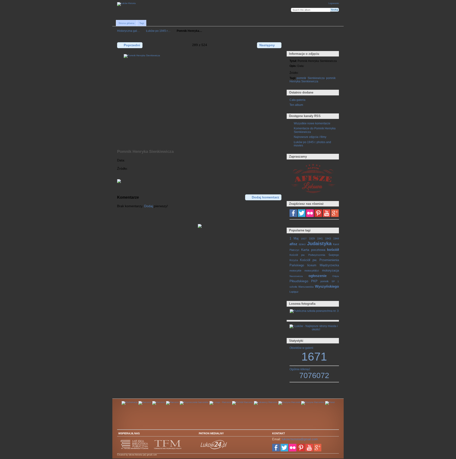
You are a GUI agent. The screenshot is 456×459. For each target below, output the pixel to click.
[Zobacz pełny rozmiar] (199, 99)
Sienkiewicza (316, 78)
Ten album (296, 104)
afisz (293, 244)
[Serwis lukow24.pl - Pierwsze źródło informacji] (214, 448)
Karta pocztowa (313, 250)
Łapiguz (294, 291)
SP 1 (335, 281)
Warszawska (306, 286)
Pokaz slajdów (312, 45)
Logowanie (333, 3)
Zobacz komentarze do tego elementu (302, 45)
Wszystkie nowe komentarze (312, 123)
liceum (311, 265)
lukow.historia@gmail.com (300, 439)
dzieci (302, 244)
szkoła (293, 286)
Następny (267, 45)
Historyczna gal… (128, 30)
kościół (333, 250)
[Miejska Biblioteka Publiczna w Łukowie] (134, 448)
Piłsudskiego (299, 281)
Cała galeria (297, 99)
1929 (312, 238)
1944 (336, 238)
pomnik (301, 78)
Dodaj (148, 206)
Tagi (141, 23)
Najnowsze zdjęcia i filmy (310, 136)
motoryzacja (330, 270)
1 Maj (294, 238)
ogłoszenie (318, 276)
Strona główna (126, 23)
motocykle (295, 270)
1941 (320, 238)
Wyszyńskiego (327, 286)
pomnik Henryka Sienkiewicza (313, 79)
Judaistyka (319, 243)
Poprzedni (132, 45)
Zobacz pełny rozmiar (292, 45)
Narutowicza (296, 276)
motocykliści (311, 270)
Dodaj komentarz (265, 197)
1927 (304, 238)
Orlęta (335, 276)
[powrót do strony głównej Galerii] (126, 4)
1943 (328, 238)
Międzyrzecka (329, 265)
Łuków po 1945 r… (158, 30)
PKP (314, 281)
